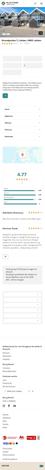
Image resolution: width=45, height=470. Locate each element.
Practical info (7, 383)
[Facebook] (10, 405)
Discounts (6, 353)
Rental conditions (9, 455)
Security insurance (9, 386)
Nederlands (6, 418)
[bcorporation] (39, 439)
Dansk (5, 427)
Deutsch (5, 415)
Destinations (7, 356)
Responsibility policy (9, 371)
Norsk (5, 421)
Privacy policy (7, 448)
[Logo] (9, 3)
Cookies (5, 452)
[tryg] (32, 439)
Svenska (5, 424)
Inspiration (6, 359)
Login (4, 380)
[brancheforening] (10, 439)
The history (6, 368)
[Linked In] (16, 405)
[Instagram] (5, 405)
